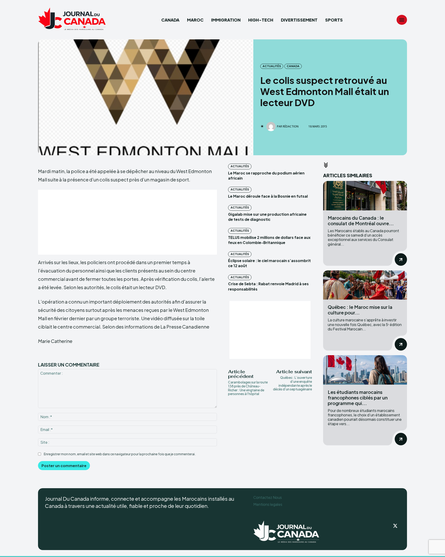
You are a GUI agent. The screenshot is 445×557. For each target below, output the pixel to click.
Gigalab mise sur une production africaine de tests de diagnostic (267, 217)
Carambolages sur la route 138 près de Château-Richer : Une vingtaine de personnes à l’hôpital (248, 388)
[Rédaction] (271, 126)
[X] (395, 526)
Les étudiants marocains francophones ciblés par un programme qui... (358, 397)
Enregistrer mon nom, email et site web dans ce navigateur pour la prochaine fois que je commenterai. (120, 454)
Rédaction (291, 126)
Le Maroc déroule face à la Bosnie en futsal (268, 196)
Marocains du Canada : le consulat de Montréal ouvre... (361, 220)
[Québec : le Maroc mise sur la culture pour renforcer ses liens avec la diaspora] (365, 285)
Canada (293, 66)
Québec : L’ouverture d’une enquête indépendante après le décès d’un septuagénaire (292, 383)
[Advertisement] (127, 222)
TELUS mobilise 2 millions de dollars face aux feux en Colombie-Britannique (269, 240)
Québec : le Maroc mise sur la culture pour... (360, 309)
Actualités (272, 66)
